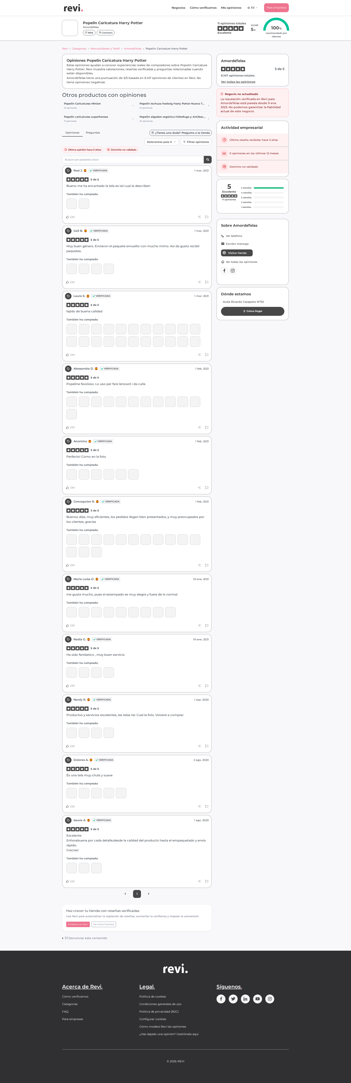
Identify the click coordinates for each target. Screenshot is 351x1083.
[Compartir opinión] (199, 217)
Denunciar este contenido (87, 938)
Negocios (178, 8)
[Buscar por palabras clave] (208, 159)
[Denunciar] (207, 217)
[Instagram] (233, 271)
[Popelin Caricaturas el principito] (121, 329)
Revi (65, 48)
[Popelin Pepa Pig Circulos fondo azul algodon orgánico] (170, 402)
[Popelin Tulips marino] (195, 539)
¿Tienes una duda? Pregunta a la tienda (182, 132)
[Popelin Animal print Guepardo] (170, 539)
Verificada (100, 170)
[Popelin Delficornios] (183, 341)
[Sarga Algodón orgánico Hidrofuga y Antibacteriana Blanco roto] (109, 793)
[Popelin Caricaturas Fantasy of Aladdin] (71, 414)
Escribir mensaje (237, 243)
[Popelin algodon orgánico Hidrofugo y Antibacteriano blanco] (158, 341)
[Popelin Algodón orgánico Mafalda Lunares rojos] (109, 269)
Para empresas (276, 7)
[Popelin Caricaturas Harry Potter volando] (71, 733)
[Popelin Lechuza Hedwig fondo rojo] (109, 733)
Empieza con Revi (78, 924)
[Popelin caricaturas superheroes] (109, 474)
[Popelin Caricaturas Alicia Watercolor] (84, 474)
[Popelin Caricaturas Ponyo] (146, 612)
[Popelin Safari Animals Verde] (158, 402)
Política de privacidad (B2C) (159, 1011)
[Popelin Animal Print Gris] (96, 539)
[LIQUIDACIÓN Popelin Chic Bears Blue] (133, 341)
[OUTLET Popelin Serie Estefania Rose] (121, 539)
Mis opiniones (231, 8)
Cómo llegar (254, 311)
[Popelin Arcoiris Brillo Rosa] (183, 329)
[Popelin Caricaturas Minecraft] (133, 329)
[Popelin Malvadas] (146, 402)
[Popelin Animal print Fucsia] (133, 474)
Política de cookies (152, 996)
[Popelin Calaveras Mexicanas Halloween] (146, 539)
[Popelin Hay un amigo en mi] (96, 793)
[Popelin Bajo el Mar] (71, 402)
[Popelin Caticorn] (96, 329)
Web (90, 32)
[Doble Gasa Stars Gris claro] (84, 203)
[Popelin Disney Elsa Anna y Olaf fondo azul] (121, 793)
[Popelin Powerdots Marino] (121, 341)
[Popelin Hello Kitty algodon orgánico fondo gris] (158, 539)
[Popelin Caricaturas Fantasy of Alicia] (133, 612)
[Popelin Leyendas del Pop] (96, 612)
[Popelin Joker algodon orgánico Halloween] (133, 402)
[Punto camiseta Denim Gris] (84, 612)
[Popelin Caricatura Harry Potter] (71, 203)
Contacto (107, 32)
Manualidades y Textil (105, 48)
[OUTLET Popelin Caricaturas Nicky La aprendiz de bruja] (158, 612)
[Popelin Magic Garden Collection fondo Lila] (96, 672)
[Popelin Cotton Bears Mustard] (84, 868)
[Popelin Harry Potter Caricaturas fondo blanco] (121, 402)
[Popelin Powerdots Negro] (84, 269)
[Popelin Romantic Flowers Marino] (109, 539)
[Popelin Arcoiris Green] (109, 341)
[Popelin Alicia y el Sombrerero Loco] (109, 402)
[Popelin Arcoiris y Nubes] (71, 341)
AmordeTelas (133, 48)
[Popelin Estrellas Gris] (71, 672)
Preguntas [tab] (93, 132)
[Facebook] (224, 271)
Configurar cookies (152, 1019)
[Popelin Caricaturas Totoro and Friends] (170, 612)
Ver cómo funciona (103, 924)
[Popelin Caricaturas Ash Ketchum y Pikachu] (146, 341)
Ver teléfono (234, 235)
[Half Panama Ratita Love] (96, 341)
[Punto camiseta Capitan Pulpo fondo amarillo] (84, 402)
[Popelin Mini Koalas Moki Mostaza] (170, 329)
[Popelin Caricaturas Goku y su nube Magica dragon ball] (170, 341)
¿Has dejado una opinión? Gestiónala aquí (168, 1034)
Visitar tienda (237, 253)
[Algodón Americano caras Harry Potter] (84, 329)
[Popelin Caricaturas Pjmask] (183, 402)
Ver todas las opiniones (238, 82)
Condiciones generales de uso (160, 1004)
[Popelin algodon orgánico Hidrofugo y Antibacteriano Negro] (146, 329)
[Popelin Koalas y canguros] (183, 539)
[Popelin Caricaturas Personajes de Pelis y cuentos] (195, 402)
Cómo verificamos (203, 8)
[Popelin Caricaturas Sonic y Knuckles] (109, 329)
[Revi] (73, 7)
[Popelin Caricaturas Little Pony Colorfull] (195, 341)
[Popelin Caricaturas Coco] (121, 474)
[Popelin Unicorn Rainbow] (71, 868)
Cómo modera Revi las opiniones (162, 1026)
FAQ (65, 1011)
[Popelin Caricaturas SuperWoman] (96, 733)
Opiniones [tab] (72, 132)
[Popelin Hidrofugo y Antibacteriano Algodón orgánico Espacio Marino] (133, 539)
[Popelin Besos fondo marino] (71, 552)
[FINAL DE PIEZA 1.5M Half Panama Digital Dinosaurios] (84, 341)
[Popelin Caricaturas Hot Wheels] (158, 329)
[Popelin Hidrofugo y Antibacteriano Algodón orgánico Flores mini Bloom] (96, 552)
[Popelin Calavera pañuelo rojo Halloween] (96, 269)
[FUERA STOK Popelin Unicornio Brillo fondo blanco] (195, 329)
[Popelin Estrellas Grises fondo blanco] (109, 672)
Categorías (79, 48)
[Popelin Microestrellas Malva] (84, 539)
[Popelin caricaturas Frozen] (84, 793)
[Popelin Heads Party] (109, 612)
